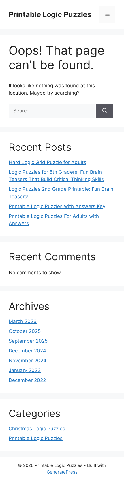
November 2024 (27, 360)
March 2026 (23, 321)
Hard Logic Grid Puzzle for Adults (47, 162)
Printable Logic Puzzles (50, 14)
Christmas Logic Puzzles (37, 428)
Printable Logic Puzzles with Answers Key (57, 206)
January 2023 (25, 370)
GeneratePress (62, 472)
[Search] (104, 111)
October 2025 (25, 331)
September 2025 (28, 341)
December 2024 (27, 351)
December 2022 (27, 380)
